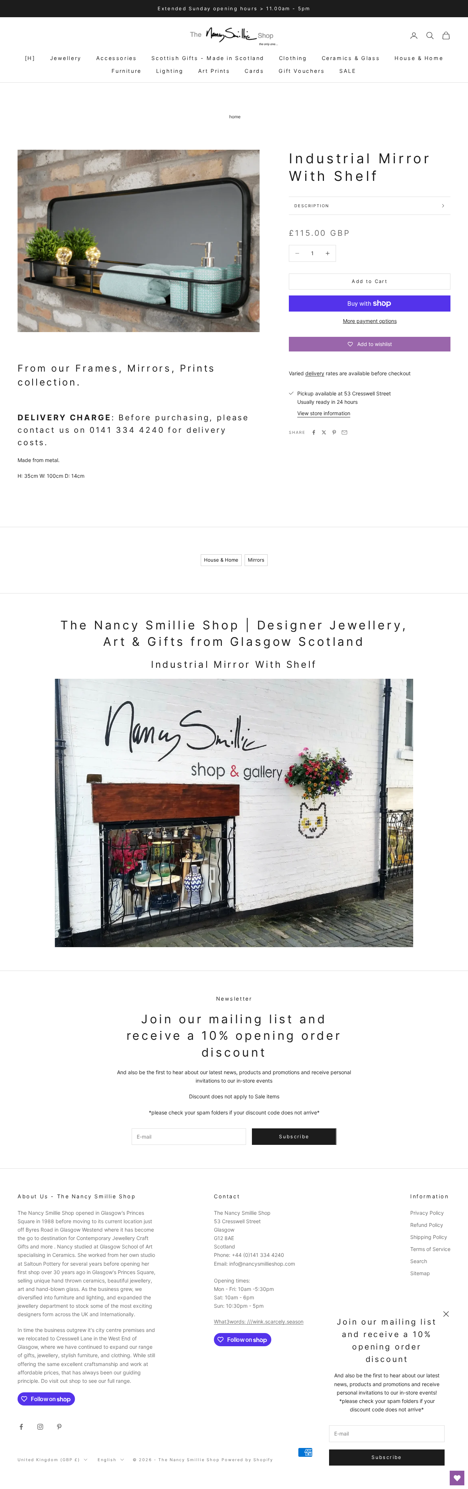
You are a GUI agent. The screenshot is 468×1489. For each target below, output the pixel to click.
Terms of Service (430, 1249)
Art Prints (214, 71)
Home (235, 116)
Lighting (170, 71)
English (107, 1459)
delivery (314, 373)
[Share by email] (344, 432)
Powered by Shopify (247, 1459)
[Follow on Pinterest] (59, 1426)
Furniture (126, 71)
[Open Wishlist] (457, 1478)
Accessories (116, 58)
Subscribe (386, 1457)
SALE (347, 71)
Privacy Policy (427, 1213)
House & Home (419, 58)
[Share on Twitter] (324, 432)
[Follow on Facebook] (21, 1426)
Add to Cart (370, 281)
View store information (323, 413)
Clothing (293, 58)
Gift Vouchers (302, 71)
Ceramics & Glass (351, 58)
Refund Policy (426, 1225)
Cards (254, 71)
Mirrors (256, 560)
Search (418, 1261)
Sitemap (420, 1273)
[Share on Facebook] (314, 432)
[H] (30, 58)
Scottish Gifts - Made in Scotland (207, 58)
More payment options (370, 321)
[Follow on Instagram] (40, 1426)
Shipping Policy (428, 1237)
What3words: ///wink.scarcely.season (258, 1321)
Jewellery (66, 58)
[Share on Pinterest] (334, 432)
